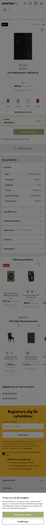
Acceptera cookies (23, 514)
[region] (23, 510)
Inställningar (22, 521)
